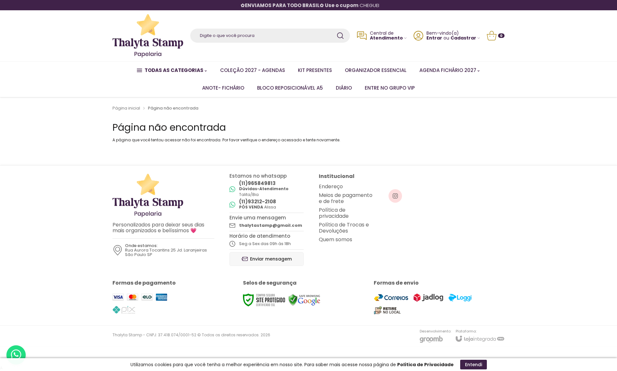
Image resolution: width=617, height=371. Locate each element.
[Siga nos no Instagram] (395, 196)
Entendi (473, 364)
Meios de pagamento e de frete (345, 198)
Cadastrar (463, 38)
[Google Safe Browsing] (304, 300)
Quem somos (335, 239)
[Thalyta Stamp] (147, 35)
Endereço (331, 186)
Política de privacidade (334, 213)
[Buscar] (340, 36)
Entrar (434, 38)
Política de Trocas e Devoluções (344, 227)
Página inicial (126, 108)
